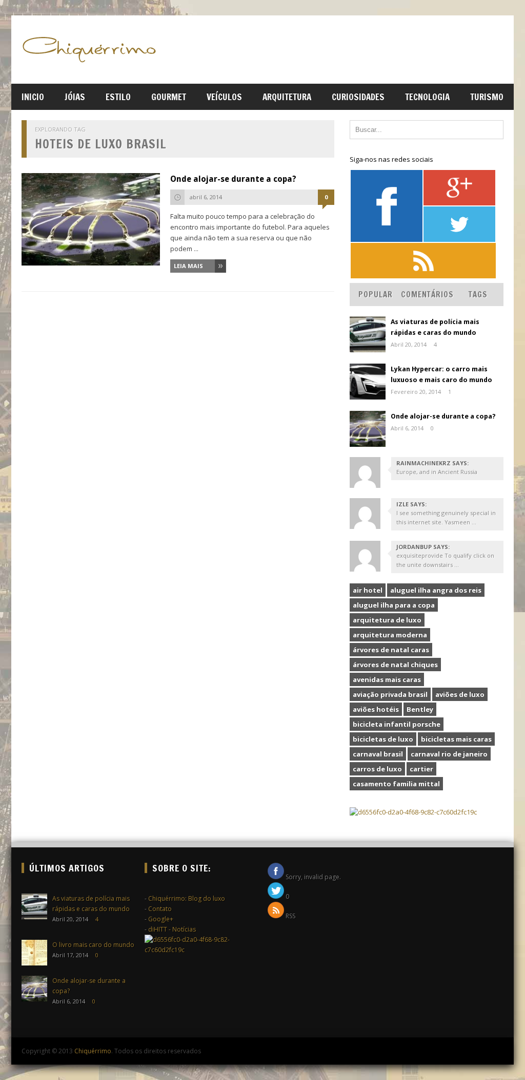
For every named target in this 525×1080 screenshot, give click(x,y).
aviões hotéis (376, 709)
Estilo (118, 96)
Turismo (486, 96)
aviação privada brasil (390, 694)
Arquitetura (286, 96)
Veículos (224, 96)
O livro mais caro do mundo (93, 944)
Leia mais (188, 266)
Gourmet (168, 96)
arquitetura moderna (390, 634)
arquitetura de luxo (387, 619)
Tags (478, 294)
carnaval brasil (378, 754)
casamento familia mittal (396, 783)
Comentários (427, 294)
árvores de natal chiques (395, 664)
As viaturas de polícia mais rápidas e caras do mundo (435, 327)
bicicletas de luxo (383, 739)
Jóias (75, 96)
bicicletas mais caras (456, 739)
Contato (160, 908)
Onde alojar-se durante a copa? (233, 179)
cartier (421, 768)
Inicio (33, 96)
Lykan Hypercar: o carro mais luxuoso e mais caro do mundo (441, 374)
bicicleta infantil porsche (396, 724)
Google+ (160, 919)
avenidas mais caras (387, 679)
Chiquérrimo (92, 1051)
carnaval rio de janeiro (449, 754)
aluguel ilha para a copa (394, 605)
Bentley (420, 709)
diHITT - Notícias (172, 929)
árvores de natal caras (391, 649)
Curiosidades (358, 96)
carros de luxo (377, 768)
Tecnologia (427, 96)
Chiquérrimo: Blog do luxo (186, 898)
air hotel (367, 590)
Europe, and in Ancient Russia (436, 472)
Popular (375, 294)
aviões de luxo (459, 694)
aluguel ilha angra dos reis (435, 590)
